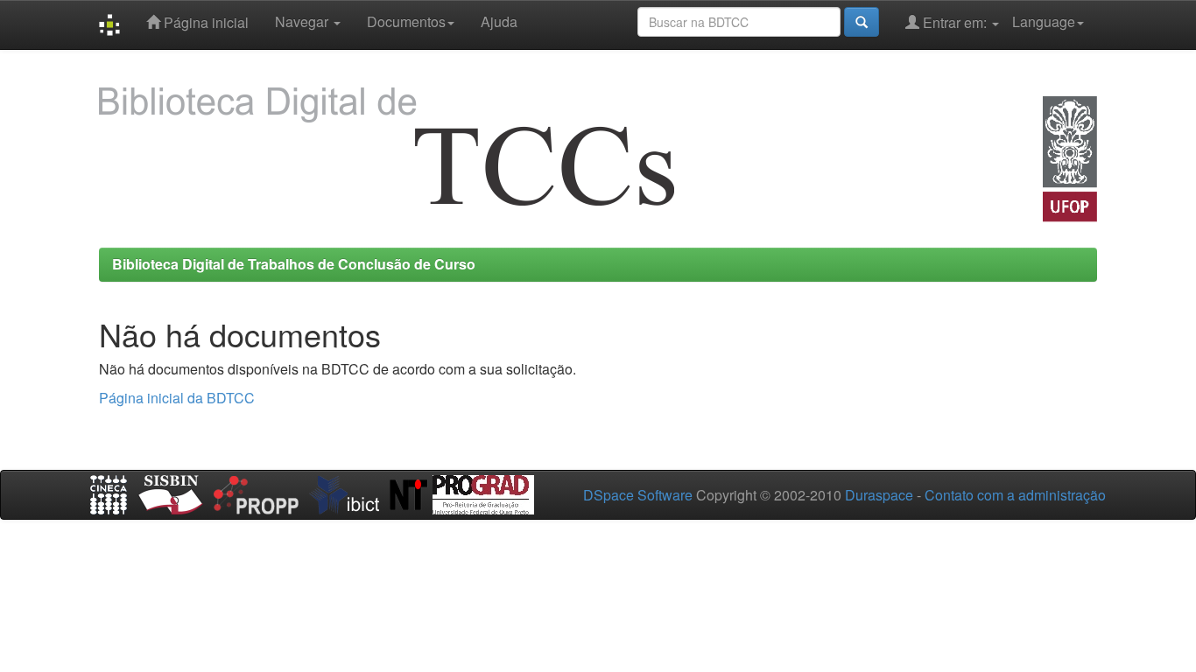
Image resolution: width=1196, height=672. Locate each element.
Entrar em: (954, 22)
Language (1043, 21)
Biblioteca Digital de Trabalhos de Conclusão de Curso (293, 264)
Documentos (406, 21)
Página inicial (204, 22)
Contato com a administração (1015, 495)
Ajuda (499, 21)
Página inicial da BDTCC (177, 398)
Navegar (303, 21)
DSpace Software (638, 495)
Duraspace (879, 495)
